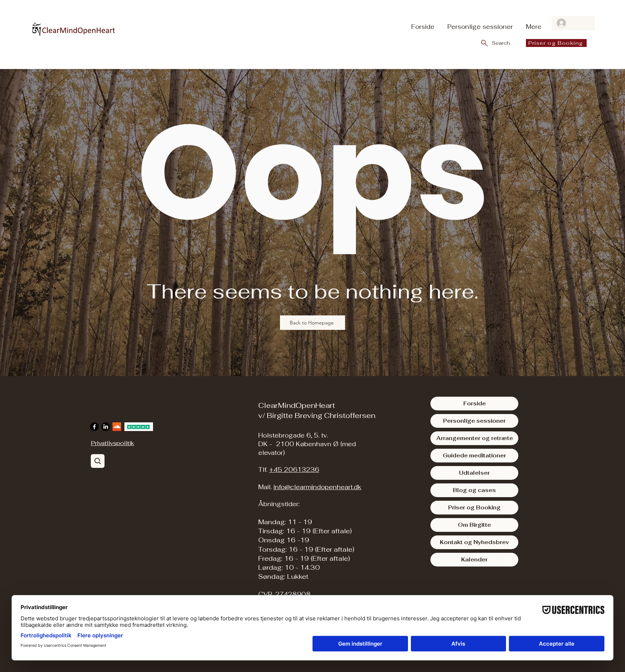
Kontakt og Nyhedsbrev (474, 542)
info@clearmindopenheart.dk (317, 487)
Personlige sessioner (474, 420)
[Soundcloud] (116, 426)
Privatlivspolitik (112, 443)
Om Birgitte (474, 524)
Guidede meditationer (474, 455)
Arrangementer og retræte (474, 438)
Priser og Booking (474, 507)
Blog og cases (474, 490)
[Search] (97, 461)
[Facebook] (94, 426)
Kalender (474, 559)
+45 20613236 (294, 470)
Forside (474, 403)
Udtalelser (474, 472)
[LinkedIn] (105, 426)
